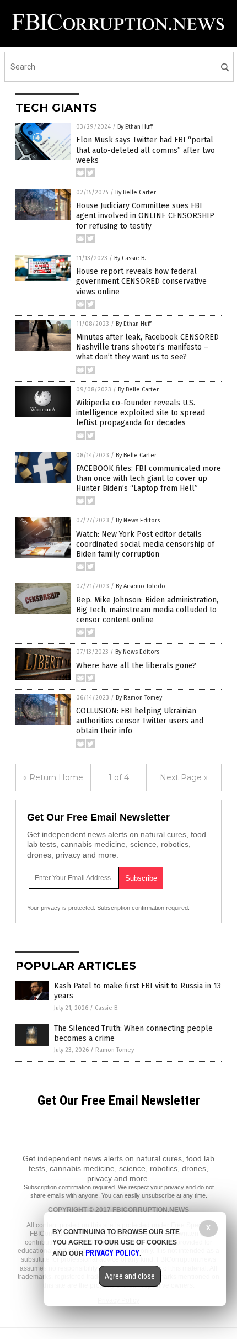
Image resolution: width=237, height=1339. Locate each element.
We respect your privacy (151, 1187)
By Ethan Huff (135, 126)
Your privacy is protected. (61, 907)
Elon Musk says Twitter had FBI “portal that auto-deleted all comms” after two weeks (145, 150)
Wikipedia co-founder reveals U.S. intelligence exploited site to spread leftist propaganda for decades (140, 412)
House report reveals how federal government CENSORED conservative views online (141, 281)
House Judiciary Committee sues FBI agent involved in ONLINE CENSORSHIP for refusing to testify (145, 215)
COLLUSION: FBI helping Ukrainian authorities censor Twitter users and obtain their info (139, 720)
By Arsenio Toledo (140, 586)
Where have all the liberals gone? (136, 665)
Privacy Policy (112, 1252)
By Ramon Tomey (139, 697)
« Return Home (53, 777)
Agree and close (130, 1276)
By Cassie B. (130, 258)
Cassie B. (107, 1008)
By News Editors (138, 520)
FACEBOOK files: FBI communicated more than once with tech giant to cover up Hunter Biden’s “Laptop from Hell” (148, 478)
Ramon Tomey (114, 1050)
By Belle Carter (135, 192)
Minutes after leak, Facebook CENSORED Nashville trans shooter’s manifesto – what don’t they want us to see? (147, 347)
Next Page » (184, 777)
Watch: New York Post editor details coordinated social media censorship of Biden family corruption (145, 544)
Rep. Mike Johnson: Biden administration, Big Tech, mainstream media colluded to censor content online (147, 609)
